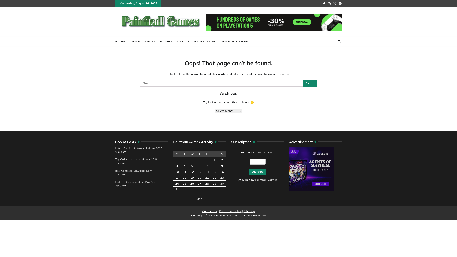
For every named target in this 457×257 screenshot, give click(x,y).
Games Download (174, 41)
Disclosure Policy (230, 211)
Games (120, 41)
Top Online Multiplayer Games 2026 (136, 159)
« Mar (198, 199)
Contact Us (209, 211)
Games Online (204, 41)
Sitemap (249, 211)
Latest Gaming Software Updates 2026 (138, 148)
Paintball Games (266, 180)
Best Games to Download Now (133, 170)
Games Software (234, 41)
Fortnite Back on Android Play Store (136, 182)
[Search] (339, 41)
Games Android (143, 41)
